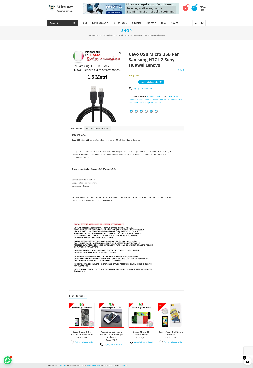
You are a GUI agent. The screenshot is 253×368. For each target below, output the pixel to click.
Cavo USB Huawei (136, 99)
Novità (174, 23)
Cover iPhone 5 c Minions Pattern (171, 333)
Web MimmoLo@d (93, 365)
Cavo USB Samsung (141, 102)
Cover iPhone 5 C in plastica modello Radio (81, 333)
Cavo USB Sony (155, 102)
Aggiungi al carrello (149, 82)
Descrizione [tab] (76, 128)
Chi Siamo (136, 23)
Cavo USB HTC (173, 96)
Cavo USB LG (164, 99)
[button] (120, 53)
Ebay (163, 23)
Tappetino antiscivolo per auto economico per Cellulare (111, 334)
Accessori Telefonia (102, 35)
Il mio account (100, 23)
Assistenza (119, 23)
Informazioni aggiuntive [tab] (97, 128)
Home (84, 23)
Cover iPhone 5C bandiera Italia (141, 333)
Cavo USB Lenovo (151, 99)
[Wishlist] (185, 8)
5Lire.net (65, 6)
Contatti (151, 23)
